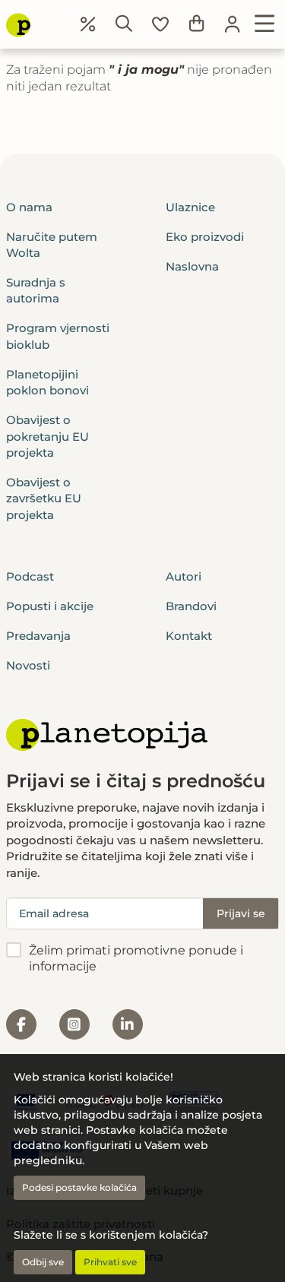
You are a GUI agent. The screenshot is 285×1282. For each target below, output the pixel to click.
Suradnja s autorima (35, 290)
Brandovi (191, 606)
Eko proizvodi (205, 236)
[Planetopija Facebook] (21, 1024)
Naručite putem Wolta (51, 244)
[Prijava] (232, 24)
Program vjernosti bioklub (57, 336)
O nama (29, 207)
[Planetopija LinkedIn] (127, 1024)
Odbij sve (43, 1262)
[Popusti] (88, 24)
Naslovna (192, 266)
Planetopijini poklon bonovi (47, 382)
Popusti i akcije (49, 606)
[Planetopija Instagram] (74, 1024)
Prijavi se (241, 913)
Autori (183, 576)
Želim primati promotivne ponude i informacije (136, 958)
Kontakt (189, 635)
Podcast (30, 576)
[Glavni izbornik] (265, 24)
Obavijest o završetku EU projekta (43, 498)
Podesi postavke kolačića (79, 1187)
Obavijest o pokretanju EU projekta (47, 436)
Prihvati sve (110, 1262)
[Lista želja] (160, 24)
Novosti (28, 665)
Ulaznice (190, 207)
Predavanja (38, 635)
